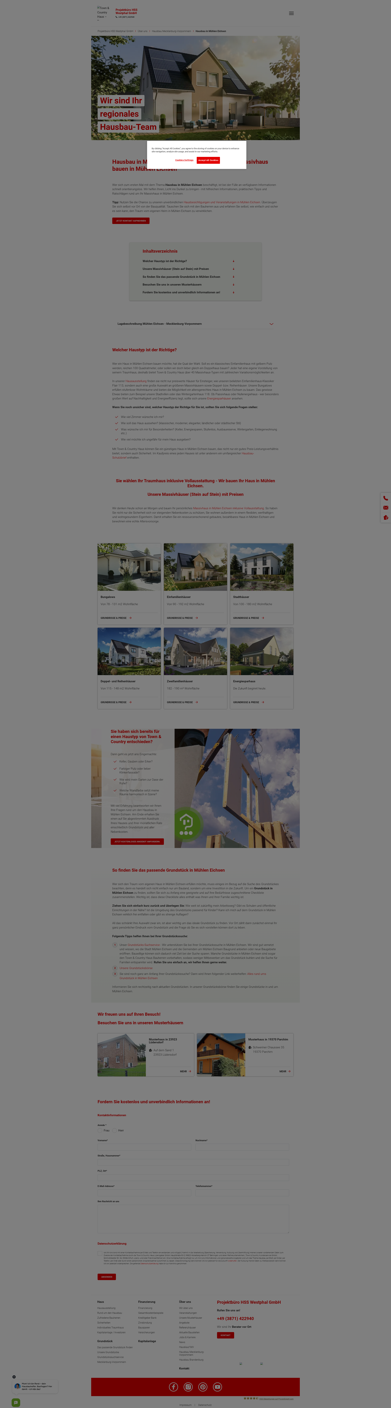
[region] (196, 155)
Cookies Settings (184, 160)
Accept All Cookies (208, 160)
